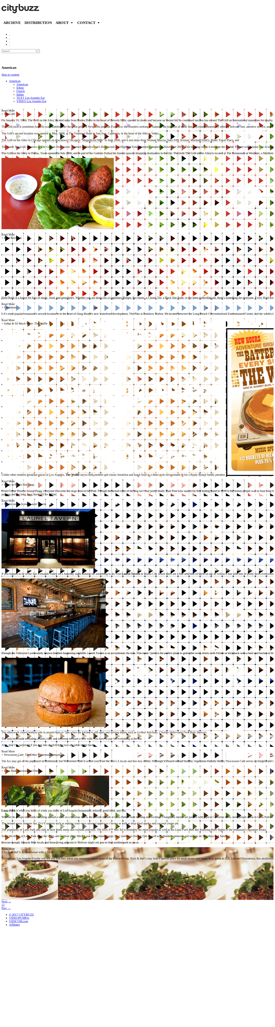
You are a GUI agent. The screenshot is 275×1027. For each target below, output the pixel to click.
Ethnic (20, 87)
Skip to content (10, 74)
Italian (20, 94)
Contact (86, 23)
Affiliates (14, 924)
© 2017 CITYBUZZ (21, 914)
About (62, 23)
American (15, 81)
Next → (6, 901)
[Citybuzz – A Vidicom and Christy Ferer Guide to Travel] (20, 11)
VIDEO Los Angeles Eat (31, 101)
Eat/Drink (11, 59)
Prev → (6, 908)
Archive (12, 23)
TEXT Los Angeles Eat (30, 97)
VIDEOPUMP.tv (19, 918)
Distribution (38, 23)
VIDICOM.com (18, 921)
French (20, 91)
